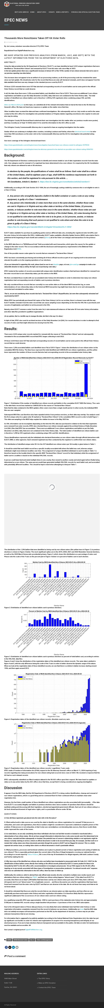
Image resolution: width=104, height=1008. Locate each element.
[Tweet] (9, 947)
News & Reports (62, 12)
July (69, 55)
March (62, 55)
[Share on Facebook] (6, 947)
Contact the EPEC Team (47, 987)
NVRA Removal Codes (21, 940)
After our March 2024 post (13, 105)
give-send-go (74, 264)
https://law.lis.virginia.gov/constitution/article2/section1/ (65, 182)
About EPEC (41, 12)
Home (32, 12)
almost (47, 238)
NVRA (19, 249)
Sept (80, 55)
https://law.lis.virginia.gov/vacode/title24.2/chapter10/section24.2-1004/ (39, 227)
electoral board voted (83, 132)
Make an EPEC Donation (47, 983)
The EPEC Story (44, 978)
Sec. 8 (32, 940)
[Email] (16, 947)
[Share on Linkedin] (13, 947)
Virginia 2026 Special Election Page (85, 12)
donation (56, 264)
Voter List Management (44, 940)
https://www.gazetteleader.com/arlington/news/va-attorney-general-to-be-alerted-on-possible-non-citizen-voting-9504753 (48, 149)
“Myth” (35, 877)
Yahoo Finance (33, 854)
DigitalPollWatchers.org (33, 930)
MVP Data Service (22, 12)
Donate (52, 12)
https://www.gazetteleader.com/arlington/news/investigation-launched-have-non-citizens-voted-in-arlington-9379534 (46, 145)
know (82, 909)
